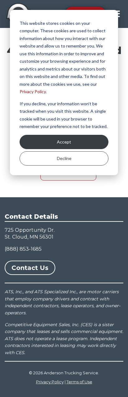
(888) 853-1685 (23, 249)
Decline (64, 158)
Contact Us (29, 268)
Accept (64, 141)
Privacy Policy (33, 91)
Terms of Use (79, 381)
